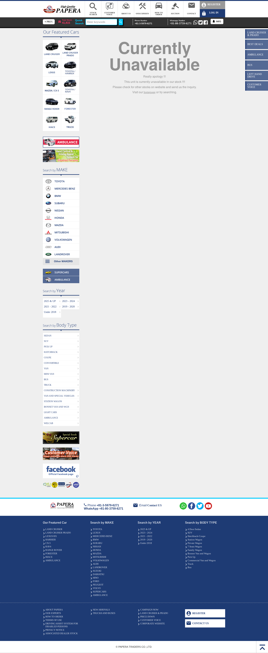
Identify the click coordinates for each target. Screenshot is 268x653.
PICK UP (48, 346)
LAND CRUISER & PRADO (154, 613)
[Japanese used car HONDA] (61, 215)
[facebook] (61, 465)
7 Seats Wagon (195, 546)
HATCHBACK (51, 352)
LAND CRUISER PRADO (58, 532)
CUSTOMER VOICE (150, 620)
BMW (96, 539)
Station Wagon (195, 539)
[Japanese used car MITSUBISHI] (61, 230)
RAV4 (48, 546)
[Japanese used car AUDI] (61, 244)
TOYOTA (97, 529)
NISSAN (97, 546)
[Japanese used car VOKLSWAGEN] (61, 237)
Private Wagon (195, 543)
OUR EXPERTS (53, 613)
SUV (46, 341)
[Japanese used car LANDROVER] (61, 252)
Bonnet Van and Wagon (199, 553)
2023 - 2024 (68, 301)
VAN (46, 368)
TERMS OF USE (53, 620)
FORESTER (51, 553)
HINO (95, 577)
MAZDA (97, 553)
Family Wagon (195, 550)
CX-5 (48, 543)
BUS (46, 379)
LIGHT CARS (50, 412)
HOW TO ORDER (54, 616)
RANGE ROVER (53, 550)
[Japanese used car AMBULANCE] (61, 138)
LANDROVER (100, 567)
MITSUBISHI (99, 557)
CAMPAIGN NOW (149, 609)
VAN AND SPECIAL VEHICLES (59, 396)
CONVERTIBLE (51, 363)
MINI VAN (49, 374)
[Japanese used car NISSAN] (61, 208)
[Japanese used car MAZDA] (61, 222)
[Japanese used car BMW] (61, 193)
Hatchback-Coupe (196, 536)
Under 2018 (50, 312)
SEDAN (47, 335)
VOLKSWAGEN (101, 560)
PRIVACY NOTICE (54, 630)
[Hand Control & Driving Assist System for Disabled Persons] (61, 151)
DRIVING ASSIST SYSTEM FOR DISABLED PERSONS (61, 625)
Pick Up (191, 557)
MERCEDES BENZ (102, 536)
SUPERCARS (99, 591)
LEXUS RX (51, 536)
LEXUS (96, 532)
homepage (150, 92)
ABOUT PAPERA (54, 609)
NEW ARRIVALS (101, 609)
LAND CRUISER (53, 529)
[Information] (217, 21)
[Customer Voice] (61, 449)
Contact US (154, 505)
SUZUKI (97, 570)
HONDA (97, 550)
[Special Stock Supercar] (61, 433)
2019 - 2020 (68, 306)
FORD (96, 581)
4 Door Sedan (194, 529)
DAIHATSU (98, 574)
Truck (190, 564)
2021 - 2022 (50, 306)
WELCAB (48, 423)
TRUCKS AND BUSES (104, 613)
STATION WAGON (53, 401)
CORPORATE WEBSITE (152, 623)
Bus (189, 567)
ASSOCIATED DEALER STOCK (61, 633)
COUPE (47, 357)
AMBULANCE (51, 418)
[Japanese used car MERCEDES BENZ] (61, 186)
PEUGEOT (98, 584)
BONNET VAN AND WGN (56, 407)
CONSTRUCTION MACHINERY (59, 390)
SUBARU (97, 543)
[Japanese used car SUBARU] (61, 201)
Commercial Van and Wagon (202, 560)
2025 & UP (50, 301)
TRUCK (47, 385)
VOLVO (97, 588)
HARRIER (50, 539)
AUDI (95, 564)
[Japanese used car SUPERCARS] (61, 266)
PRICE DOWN (147, 616)
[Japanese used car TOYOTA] (61, 179)
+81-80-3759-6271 (181, 22)
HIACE (49, 557)
